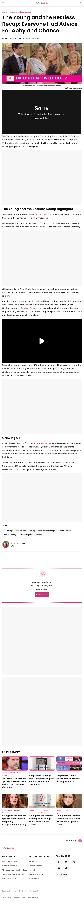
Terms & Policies (36, 874)
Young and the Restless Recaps (42, 531)
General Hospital (9, 865)
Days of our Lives (9, 861)
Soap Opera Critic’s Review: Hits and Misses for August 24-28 (68, 778)
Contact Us (34, 879)
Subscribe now (42, 594)
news (31, 773)
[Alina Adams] (6, 544)
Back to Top (71, 840)
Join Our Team (35, 865)
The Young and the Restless (15, 531)
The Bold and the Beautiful (13, 874)
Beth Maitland (44, 443)
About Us (33, 861)
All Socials (62, 874)
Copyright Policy (32, 898)
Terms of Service (19, 898)
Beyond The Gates (10, 879)
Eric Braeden (42, 214)
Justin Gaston (65, 531)
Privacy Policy (6, 898)
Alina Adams (10, 38)
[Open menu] (3, 3)
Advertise (33, 870)
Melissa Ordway (29, 308)
